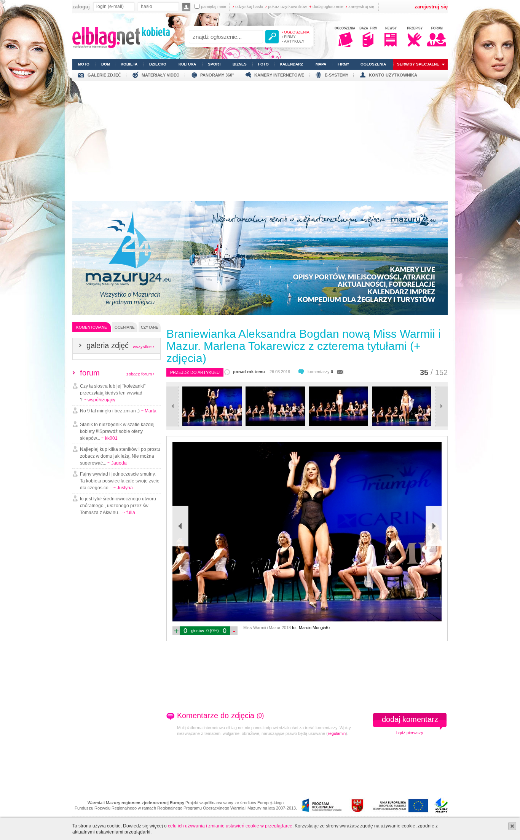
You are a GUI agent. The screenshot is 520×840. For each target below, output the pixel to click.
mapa (321, 64)
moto (83, 64)
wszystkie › (143, 346)
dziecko (157, 64)
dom (105, 64)
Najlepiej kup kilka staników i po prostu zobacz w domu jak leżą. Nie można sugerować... (120, 456)
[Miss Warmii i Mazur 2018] (212, 424)
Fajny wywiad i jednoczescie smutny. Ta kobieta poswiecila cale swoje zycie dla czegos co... (120, 480)
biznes (240, 64)
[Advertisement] (260, 138)
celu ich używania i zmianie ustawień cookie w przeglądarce (230, 826)
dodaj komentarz (410, 719)
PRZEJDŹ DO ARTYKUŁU (195, 372)
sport (214, 64)
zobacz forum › (140, 374)
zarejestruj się (360, 6)
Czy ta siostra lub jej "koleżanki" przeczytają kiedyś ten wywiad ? (112, 392)
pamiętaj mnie (213, 6)
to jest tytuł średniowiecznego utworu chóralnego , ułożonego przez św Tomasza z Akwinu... (118, 505)
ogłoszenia (373, 64)
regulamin (337, 733)
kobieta (129, 64)
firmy (343, 64)
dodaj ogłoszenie (326, 6)
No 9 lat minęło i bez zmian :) (118, 411)
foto (263, 64)
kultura (187, 64)
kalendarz (291, 64)
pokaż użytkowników (286, 6)
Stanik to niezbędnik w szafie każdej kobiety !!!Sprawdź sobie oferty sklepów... (117, 431)
